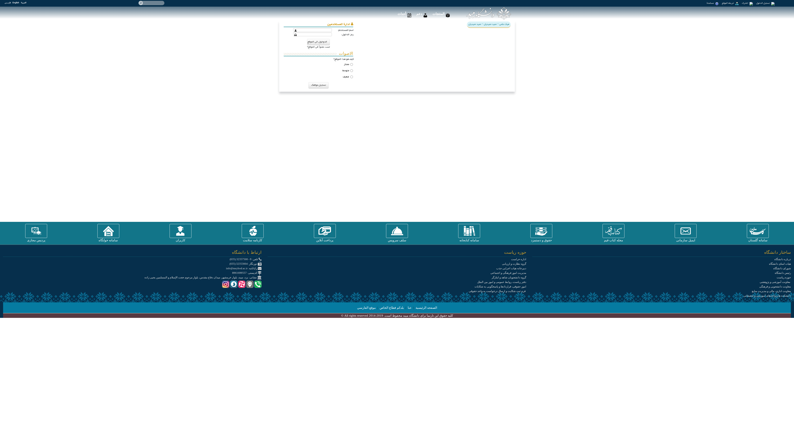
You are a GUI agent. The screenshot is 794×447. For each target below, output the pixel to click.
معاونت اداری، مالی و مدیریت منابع (771, 291)
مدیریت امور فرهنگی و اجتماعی (508, 272)
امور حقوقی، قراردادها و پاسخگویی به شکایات (500, 286)
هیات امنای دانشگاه (780, 263)
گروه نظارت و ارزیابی (514, 263)
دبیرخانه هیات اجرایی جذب (511, 268)
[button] (758, 231)
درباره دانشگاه (782, 259)
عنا (410, 307)
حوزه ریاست (784, 277)
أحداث (402, 14)
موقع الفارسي (366, 307)
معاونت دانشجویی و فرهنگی (775, 286)
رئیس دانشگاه (783, 272)
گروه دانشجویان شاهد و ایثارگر (509, 277)
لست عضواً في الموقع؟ (318, 47)
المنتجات (439, 14)
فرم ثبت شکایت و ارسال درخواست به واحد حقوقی (497, 291)
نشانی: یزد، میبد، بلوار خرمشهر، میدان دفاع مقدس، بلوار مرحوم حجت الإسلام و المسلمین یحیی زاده (201, 277)
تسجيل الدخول (763, 3)
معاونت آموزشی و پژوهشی (775, 282)
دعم (419, 14)
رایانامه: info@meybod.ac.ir (242, 268)
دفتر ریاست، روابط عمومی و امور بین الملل (501, 282)
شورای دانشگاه (782, 268)
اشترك (745, 3)
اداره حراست (518, 259)
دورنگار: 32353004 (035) (244, 263)
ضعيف (346, 77)
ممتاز (346, 64)
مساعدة (710, 3)
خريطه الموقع (728, 3)
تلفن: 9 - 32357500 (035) (244, 259)
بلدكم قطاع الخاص (392, 307)
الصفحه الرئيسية (426, 307)
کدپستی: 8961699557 (245, 272)
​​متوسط (345, 70)
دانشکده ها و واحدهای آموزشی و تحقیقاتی (767, 295)
